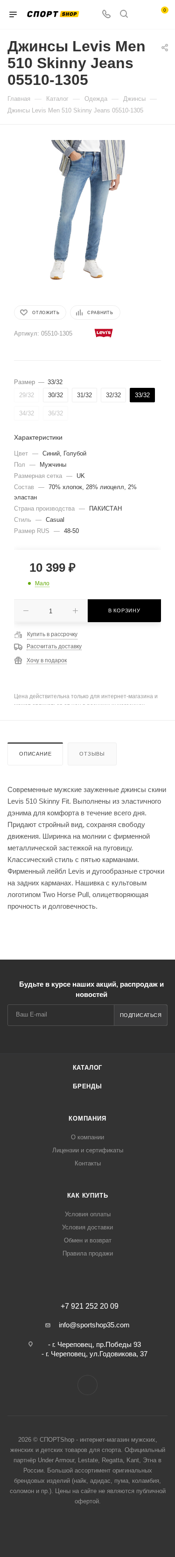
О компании (87, 1137)
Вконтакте (87, 1385)
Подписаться (141, 1015)
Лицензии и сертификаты (87, 1150)
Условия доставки (87, 1227)
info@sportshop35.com (94, 1325)
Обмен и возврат (88, 1240)
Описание (35, 754)
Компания (87, 1118)
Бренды (87, 1086)
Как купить (87, 1195)
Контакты (88, 1163)
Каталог (88, 1067)
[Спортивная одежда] (87, 209)
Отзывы (92, 754)
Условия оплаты (88, 1214)
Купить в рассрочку (52, 634)
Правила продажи (88, 1253)
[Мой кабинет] (141, 15)
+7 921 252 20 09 (90, 1306)
